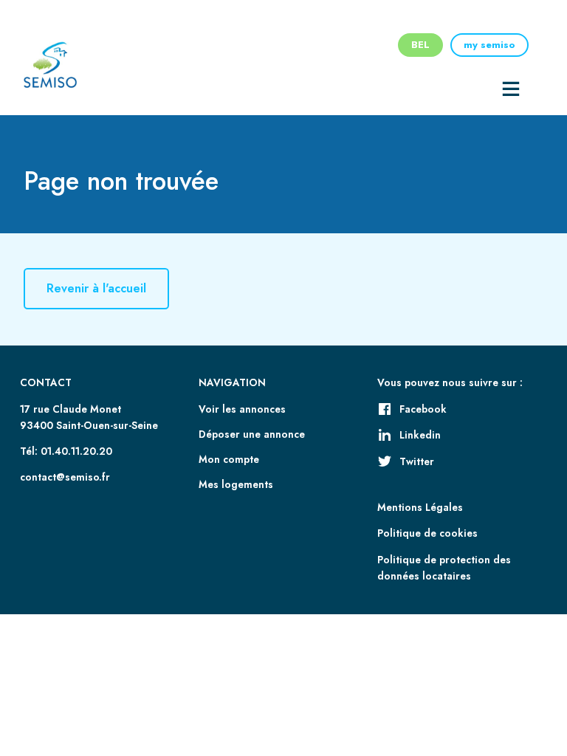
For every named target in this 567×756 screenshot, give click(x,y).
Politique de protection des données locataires (444, 567)
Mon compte (229, 459)
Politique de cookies (427, 533)
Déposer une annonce (252, 434)
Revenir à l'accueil (96, 289)
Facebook (423, 409)
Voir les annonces (242, 409)
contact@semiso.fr (65, 477)
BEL (420, 45)
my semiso (489, 45)
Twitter (416, 461)
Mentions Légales (420, 507)
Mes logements (236, 484)
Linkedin (420, 434)
